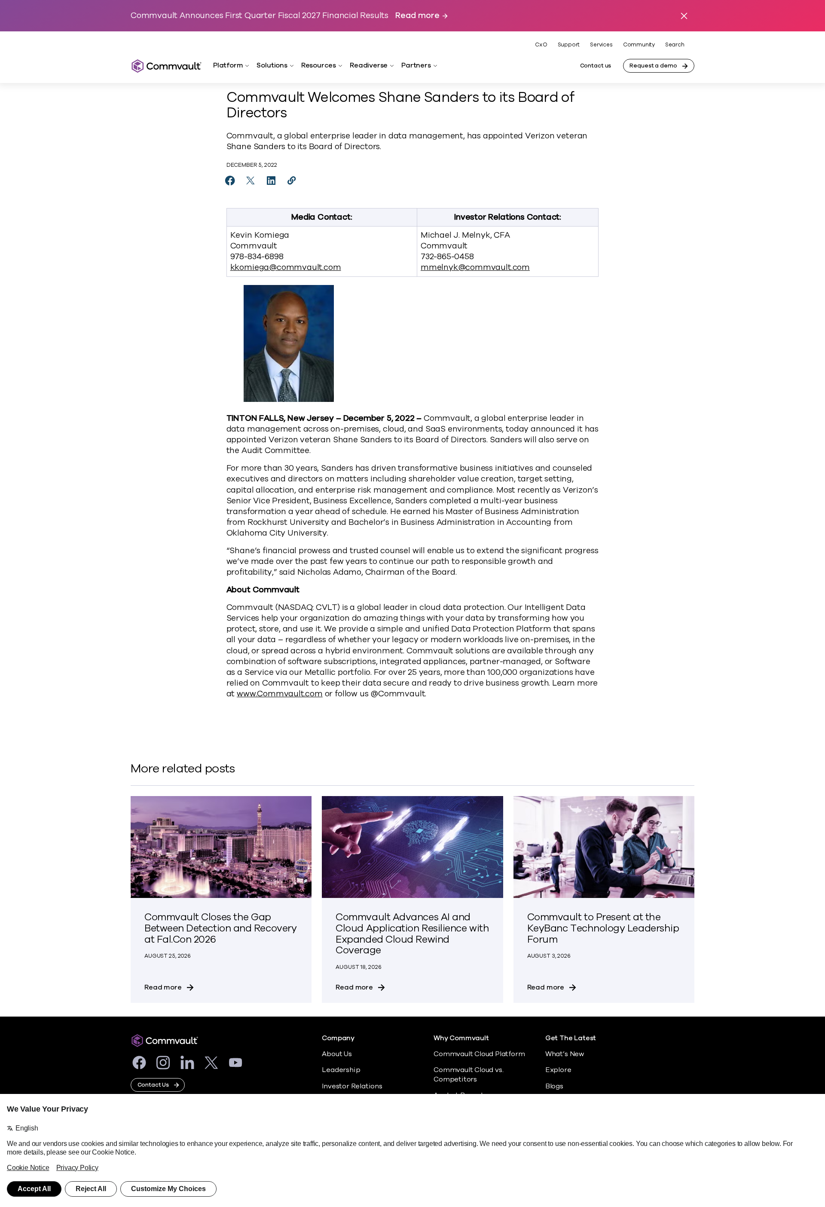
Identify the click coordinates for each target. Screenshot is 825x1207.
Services (601, 45)
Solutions (272, 65)
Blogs (554, 1086)
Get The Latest (570, 1038)
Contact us (595, 66)
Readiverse (369, 65)
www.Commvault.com (280, 693)
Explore (558, 1070)
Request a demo (653, 66)
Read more (417, 15)
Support (569, 45)
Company (338, 1038)
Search (674, 45)
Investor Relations (352, 1086)
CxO (541, 45)
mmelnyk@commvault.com (475, 267)
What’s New (564, 1054)
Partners (416, 65)
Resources (318, 65)
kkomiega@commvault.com (285, 267)
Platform (228, 65)
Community (639, 45)
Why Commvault (461, 1038)
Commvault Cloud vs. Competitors (468, 1074)
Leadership (341, 1070)
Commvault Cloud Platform (479, 1054)
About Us (336, 1054)
